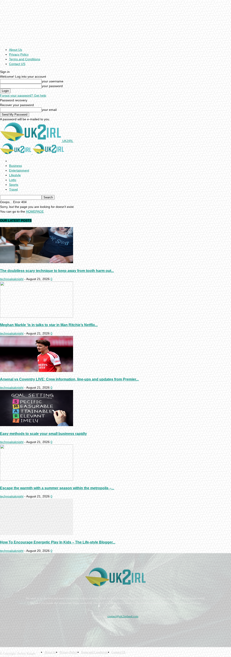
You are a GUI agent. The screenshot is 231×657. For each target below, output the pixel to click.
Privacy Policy (19, 54)
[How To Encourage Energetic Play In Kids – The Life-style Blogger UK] (36, 534)
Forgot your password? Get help (23, 95)
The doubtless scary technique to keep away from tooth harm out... (57, 271)
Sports (13, 184)
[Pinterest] (28, 627)
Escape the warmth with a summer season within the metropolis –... (57, 488)
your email (49, 109)
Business (15, 165)
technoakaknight (11, 279)
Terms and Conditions (24, 59)
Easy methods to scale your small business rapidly (43, 434)
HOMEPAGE (35, 211)
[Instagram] (16, 627)
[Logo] (16, 153)
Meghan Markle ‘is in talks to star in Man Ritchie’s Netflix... (49, 325)
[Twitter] (40, 627)
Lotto (12, 180)
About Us (15, 49)
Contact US (17, 64)
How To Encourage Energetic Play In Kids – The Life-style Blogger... (57, 542)
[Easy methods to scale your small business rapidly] (36, 425)
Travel (13, 189)
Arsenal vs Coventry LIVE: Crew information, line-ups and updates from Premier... (69, 379)
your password (52, 86)
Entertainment (19, 170)
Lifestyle (15, 175)
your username (52, 81)
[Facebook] (4, 627)
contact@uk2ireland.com (122, 616)
